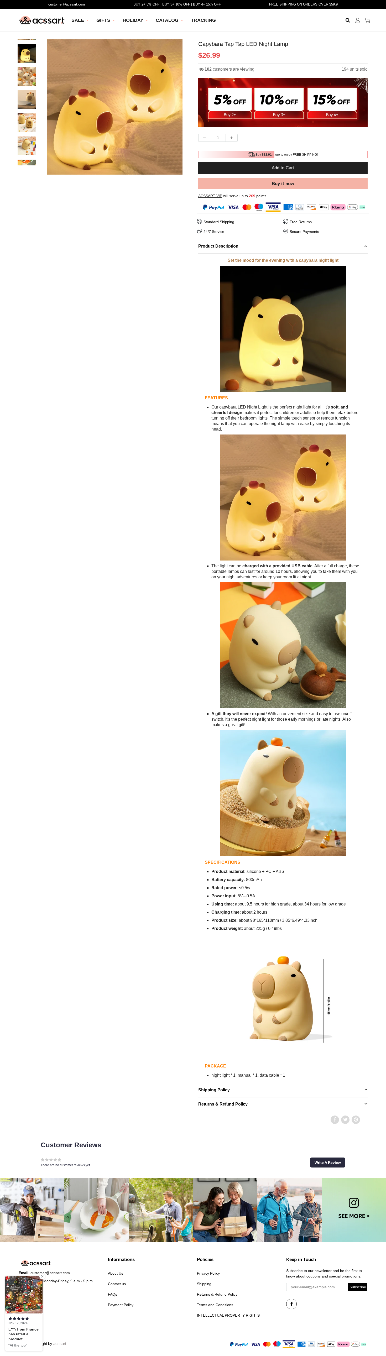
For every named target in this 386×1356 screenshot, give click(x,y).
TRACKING (203, 20)
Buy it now (283, 183)
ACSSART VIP (210, 196)
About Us (115, 1273)
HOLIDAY (133, 20)
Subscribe (358, 1287)
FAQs (112, 1294)
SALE (77, 20)
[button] (327, 1162)
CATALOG (167, 20)
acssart (59, 1343)
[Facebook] (291, 1304)
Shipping (204, 1284)
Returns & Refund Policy (217, 1294)
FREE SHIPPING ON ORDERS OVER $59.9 (303, 4)
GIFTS (103, 20)
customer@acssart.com (66, 4)
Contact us (117, 1284)
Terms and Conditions (215, 1305)
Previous (28, 125)
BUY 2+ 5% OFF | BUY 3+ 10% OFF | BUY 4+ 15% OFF (177, 4)
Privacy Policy (208, 1273)
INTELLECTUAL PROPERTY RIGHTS (228, 1315)
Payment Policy (120, 1305)
